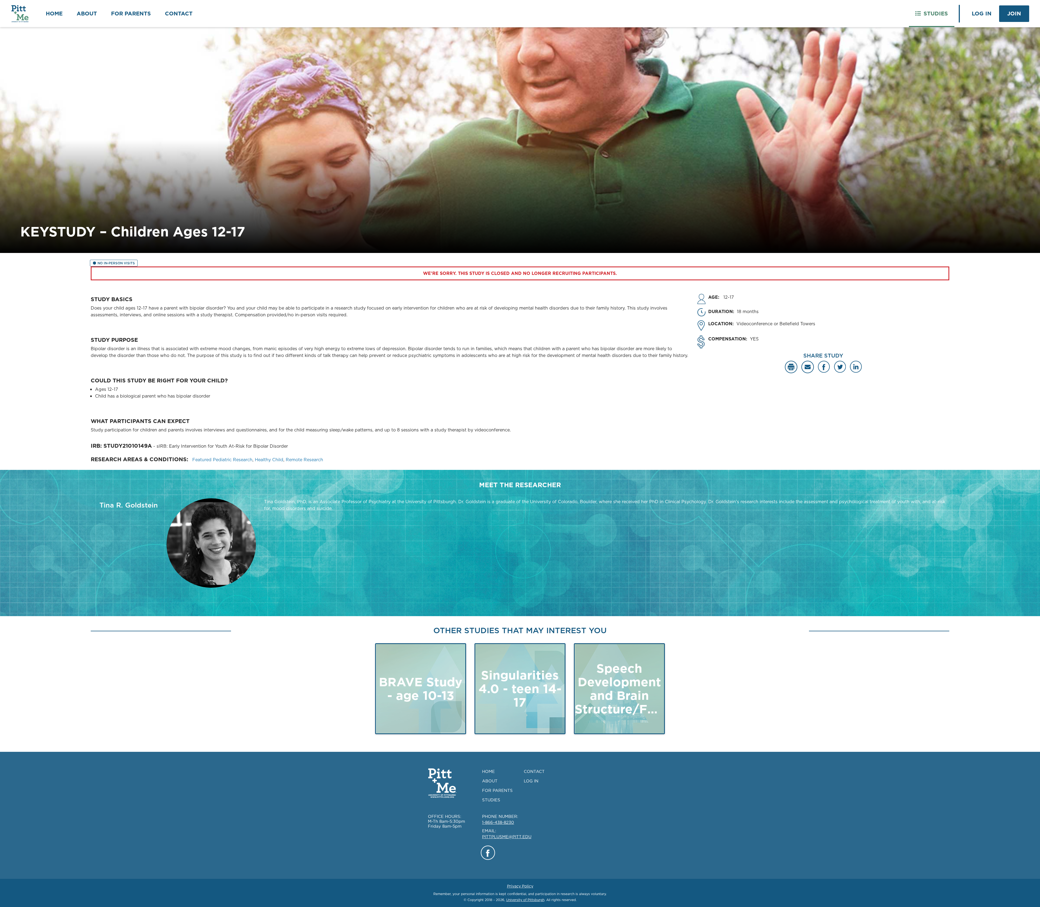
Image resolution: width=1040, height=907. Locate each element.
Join (1014, 13)
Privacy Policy (520, 886)
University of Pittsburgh (525, 900)
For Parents (131, 13)
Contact (179, 13)
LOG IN (531, 781)
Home (54, 13)
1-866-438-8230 (498, 822)
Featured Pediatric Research (222, 460)
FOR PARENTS (497, 790)
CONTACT (534, 771)
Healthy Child (269, 460)
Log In (982, 13)
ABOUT (490, 781)
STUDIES (491, 800)
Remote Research (304, 460)
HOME (488, 771)
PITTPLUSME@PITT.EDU (506, 837)
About (87, 13)
